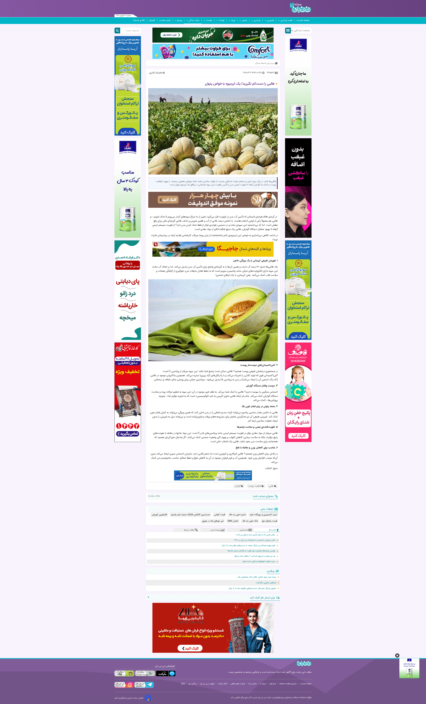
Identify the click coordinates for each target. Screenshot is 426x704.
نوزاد (233, 20)
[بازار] (124, 673)
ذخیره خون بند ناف (237, 515)
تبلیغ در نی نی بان (207, 683)
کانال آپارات (222, 683)
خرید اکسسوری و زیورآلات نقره (263, 515)
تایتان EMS (233, 521)
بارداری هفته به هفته (288, 683)
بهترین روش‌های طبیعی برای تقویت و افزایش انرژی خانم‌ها (251, 550)
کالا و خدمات (139, 20)
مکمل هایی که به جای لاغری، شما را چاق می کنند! (255, 534)
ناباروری (270, 20)
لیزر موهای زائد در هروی (213, 521)
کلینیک (152, 20)
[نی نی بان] (300, 7)
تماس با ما (252, 683)
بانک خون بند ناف (250, 521)
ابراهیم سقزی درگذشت (266, 583)
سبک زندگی (194, 20)
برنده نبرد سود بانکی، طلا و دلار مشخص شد (257, 577)
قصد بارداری (286, 20)
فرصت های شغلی (238, 683)
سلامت (209, 20)
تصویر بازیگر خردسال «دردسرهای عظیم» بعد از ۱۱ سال (252, 588)
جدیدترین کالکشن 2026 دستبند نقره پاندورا (190, 515)
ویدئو (179, 20)
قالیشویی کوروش (159, 515)
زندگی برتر (192, 683)
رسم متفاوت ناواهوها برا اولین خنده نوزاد (258, 561)
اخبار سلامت (165, 20)
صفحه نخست (303, 20)
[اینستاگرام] (124, 687)
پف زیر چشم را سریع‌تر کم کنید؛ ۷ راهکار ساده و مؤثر (254, 556)
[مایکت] (166, 673)
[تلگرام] (144, 687)
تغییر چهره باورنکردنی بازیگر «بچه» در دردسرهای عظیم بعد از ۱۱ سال (248, 545)
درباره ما (263, 683)
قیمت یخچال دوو (269, 521)
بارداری (257, 20)
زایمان (244, 20)
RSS (183, 683)
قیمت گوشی (219, 515)
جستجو (273, 683)
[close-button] (397, 655)
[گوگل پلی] (145, 673)
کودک (221, 20)
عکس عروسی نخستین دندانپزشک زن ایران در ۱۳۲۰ (254, 540)
